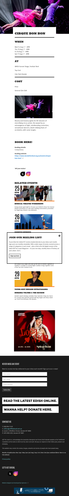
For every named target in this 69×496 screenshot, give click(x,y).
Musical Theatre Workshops (29, 204)
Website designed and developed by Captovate (14, 483)
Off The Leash (18, 3)
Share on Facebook (17, 174)
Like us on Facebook (4, 473)
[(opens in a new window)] (34, 331)
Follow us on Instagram (15, 473)
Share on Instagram (28, 174)
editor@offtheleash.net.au (13, 429)
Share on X (22, 174)
